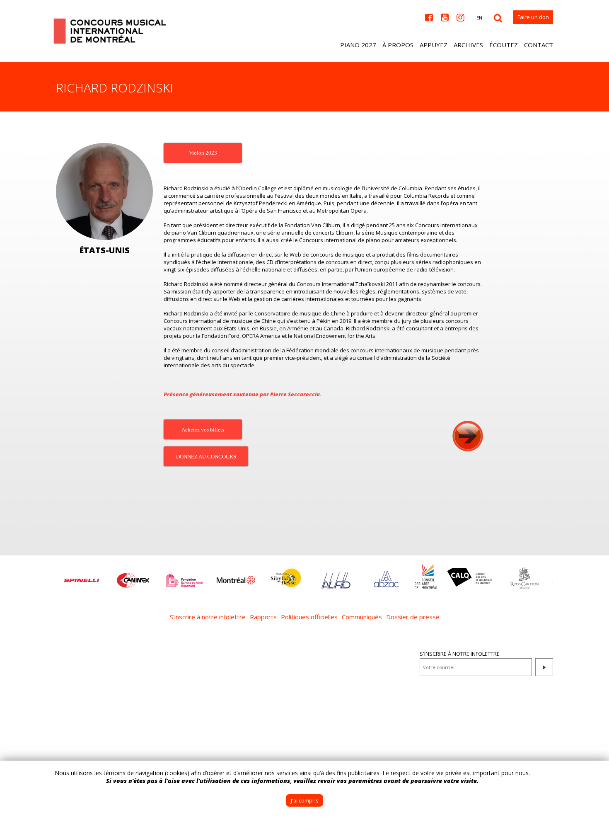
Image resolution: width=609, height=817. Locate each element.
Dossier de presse (413, 617)
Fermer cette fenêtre (596, 773)
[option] (81, 576)
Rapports (263, 617)
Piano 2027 (358, 45)
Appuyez (433, 45)
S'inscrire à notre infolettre (460, 653)
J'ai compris (304, 800)
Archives (468, 45)
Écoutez (503, 45)
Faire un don (533, 17)
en (479, 18)
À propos (397, 45)
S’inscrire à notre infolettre (208, 617)
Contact (538, 45)
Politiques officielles (309, 617)
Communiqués (362, 617)
